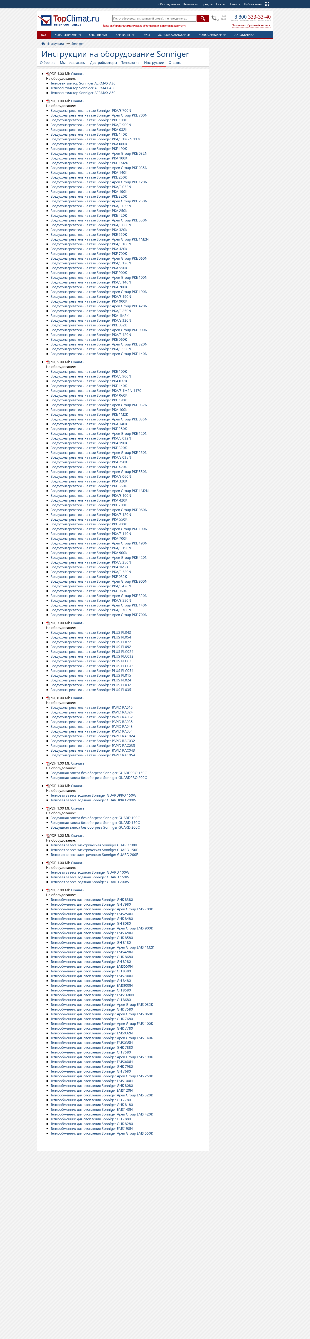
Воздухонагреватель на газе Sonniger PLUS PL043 (91, 632)
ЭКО (147, 34)
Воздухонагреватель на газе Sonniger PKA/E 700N (91, 110)
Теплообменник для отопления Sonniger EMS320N (92, 932)
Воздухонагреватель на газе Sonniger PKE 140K (89, 134)
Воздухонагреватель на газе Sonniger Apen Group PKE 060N (99, 258)
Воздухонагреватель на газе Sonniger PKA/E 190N (91, 296)
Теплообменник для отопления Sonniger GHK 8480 (92, 918)
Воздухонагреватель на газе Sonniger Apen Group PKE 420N (99, 305)
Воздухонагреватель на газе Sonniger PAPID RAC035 (93, 745)
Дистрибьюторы (103, 62)
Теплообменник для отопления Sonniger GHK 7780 (92, 1028)
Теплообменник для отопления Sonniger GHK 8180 (92, 1104)
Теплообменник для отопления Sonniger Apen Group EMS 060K (102, 1013)
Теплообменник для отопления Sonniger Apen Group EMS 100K (102, 1023)
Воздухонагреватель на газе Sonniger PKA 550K (89, 267)
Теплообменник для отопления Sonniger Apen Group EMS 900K (102, 928)
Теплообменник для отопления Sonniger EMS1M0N (92, 994)
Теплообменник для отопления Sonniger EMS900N (92, 985)
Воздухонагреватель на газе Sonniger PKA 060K (89, 143)
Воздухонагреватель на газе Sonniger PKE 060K (89, 339)
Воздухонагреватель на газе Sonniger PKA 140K (89, 172)
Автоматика (244, 34)
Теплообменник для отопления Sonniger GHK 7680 (92, 1018)
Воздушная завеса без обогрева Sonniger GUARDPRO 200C (99, 777)
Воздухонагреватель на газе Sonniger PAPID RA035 (92, 721)
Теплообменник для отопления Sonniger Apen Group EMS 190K (102, 1056)
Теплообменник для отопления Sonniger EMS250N (92, 913)
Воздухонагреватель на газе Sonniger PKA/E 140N (91, 282)
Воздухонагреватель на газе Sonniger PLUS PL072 (91, 641)
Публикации (253, 4)
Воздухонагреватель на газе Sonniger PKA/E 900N (91, 124)
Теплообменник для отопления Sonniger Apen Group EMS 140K (102, 1037)
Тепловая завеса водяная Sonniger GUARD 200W (90, 881)
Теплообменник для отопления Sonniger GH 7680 (91, 1071)
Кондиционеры (68, 34)
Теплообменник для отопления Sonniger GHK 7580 (92, 1009)
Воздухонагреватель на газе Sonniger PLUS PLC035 (92, 660)
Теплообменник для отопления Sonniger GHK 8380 (92, 899)
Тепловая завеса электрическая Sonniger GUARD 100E (94, 844)
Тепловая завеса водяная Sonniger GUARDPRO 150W (93, 795)
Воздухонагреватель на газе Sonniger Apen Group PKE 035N (99, 167)
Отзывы (175, 62)
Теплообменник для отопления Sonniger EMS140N (92, 1109)
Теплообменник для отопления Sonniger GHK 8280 (92, 1123)
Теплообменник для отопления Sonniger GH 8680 (91, 999)
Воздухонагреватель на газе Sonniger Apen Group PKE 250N (99, 201)
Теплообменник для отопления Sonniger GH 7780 (91, 1099)
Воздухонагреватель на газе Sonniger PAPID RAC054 (93, 755)
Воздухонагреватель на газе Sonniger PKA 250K (89, 210)
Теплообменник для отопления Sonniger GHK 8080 (92, 1085)
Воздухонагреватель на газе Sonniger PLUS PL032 (91, 684)
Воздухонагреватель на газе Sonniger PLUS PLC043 (92, 665)
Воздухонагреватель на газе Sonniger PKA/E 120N (91, 263)
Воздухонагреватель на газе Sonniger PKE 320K (89, 196)
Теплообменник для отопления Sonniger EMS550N (92, 966)
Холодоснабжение (174, 34)
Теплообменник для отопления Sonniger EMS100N (92, 1080)
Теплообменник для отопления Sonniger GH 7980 (91, 904)
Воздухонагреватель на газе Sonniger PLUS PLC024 (92, 651)
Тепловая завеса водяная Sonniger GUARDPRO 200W (93, 799)
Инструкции (55, 43)
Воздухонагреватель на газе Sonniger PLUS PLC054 (92, 670)
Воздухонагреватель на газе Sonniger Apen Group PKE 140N (99, 353)
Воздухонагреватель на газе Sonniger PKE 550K (89, 234)
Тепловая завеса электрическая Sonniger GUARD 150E (94, 849)
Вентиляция (125, 34)
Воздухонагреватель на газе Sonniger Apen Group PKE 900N (99, 329)
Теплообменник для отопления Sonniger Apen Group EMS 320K (102, 1095)
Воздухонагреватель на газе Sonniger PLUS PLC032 (92, 656)
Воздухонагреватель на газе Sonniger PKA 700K (89, 286)
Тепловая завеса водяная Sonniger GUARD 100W (90, 872)
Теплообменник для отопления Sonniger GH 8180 (91, 942)
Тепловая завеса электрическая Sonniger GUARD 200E (94, 854)
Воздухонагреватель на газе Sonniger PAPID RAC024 (93, 735)
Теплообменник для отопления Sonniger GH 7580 (91, 1052)
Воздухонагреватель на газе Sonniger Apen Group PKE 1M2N (100, 239)
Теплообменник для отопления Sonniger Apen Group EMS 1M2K (102, 947)
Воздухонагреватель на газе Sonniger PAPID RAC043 (93, 750)
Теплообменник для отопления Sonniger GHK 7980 (92, 1066)
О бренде (47, 62)
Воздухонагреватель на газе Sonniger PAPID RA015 (92, 707)
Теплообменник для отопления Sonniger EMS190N (92, 1128)
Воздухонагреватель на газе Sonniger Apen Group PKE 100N (99, 277)
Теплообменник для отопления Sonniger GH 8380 (91, 971)
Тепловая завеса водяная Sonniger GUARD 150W (90, 876)
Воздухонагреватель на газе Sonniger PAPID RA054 (92, 731)
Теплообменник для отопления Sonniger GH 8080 (91, 923)
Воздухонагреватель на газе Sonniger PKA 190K (89, 191)
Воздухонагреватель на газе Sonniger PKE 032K (89, 325)
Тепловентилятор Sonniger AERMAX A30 (83, 83)
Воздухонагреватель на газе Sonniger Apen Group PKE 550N (99, 220)
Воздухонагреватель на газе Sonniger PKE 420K (89, 215)
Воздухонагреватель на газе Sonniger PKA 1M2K (89, 315)
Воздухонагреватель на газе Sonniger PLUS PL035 (91, 689)
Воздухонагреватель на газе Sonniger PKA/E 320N (91, 320)
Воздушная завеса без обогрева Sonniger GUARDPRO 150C (99, 772)
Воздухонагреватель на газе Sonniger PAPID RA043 (92, 726)
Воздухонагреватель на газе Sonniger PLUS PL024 (91, 680)
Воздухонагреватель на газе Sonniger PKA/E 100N (91, 243)
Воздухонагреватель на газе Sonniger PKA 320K (89, 229)
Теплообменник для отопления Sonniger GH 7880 (91, 1118)
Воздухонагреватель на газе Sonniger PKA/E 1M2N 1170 (96, 139)
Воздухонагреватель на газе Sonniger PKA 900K (89, 301)
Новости (235, 4)
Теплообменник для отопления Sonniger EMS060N (92, 1061)
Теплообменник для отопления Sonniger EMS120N (92, 1090)
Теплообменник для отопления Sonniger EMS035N (92, 1042)
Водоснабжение (212, 34)
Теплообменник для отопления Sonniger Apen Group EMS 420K (102, 1114)
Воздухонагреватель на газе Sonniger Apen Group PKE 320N (99, 344)
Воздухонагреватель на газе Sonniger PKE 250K (89, 177)
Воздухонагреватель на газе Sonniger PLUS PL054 (91, 637)
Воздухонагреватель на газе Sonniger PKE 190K (89, 148)
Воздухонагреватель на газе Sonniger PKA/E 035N (91, 205)
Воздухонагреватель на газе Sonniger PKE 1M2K (89, 162)
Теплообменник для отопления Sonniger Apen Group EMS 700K (102, 909)
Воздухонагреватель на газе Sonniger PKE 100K (89, 119)
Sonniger (77, 43)
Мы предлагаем (73, 62)
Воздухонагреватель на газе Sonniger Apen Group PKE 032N (99, 153)
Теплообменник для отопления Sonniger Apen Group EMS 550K (102, 1133)
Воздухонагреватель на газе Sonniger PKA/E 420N (91, 334)
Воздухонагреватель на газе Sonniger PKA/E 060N (91, 224)
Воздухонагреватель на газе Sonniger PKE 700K (89, 253)
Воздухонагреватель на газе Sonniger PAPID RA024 (92, 712)
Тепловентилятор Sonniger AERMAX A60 (83, 92)
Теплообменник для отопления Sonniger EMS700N (92, 975)
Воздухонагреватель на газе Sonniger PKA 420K (89, 248)
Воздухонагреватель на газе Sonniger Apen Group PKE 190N (99, 291)
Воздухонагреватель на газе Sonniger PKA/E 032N (91, 186)
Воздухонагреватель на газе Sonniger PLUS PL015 (91, 675)
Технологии (130, 62)
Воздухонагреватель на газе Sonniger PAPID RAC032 (93, 740)
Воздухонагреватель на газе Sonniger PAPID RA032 (92, 716)
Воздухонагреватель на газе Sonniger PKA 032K (89, 129)
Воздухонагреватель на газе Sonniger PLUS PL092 (91, 646)
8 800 (252, 17)
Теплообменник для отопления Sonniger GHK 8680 (92, 956)
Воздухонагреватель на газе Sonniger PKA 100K (89, 158)
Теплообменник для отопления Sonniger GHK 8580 (92, 937)
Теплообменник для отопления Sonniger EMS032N (92, 1033)
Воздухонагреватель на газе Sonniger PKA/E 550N (91, 348)
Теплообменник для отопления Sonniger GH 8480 (91, 980)
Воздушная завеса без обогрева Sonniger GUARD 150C (95, 822)
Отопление (98, 34)
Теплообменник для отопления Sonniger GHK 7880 (92, 1047)
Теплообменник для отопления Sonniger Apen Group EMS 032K (102, 1004)
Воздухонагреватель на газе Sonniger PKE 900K (89, 272)
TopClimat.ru (68, 20)
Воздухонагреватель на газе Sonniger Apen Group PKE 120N (99, 181)
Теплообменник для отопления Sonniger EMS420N (92, 951)
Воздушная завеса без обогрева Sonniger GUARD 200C (95, 827)
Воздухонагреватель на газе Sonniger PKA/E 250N (91, 310)
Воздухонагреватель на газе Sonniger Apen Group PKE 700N (99, 115)
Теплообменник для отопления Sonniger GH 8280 (91, 961)
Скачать (77, 73)
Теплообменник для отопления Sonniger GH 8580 (91, 990)
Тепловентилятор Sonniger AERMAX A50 (83, 87)
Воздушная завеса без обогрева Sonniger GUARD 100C (95, 817)
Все (44, 34)
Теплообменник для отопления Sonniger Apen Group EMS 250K (102, 1075)
